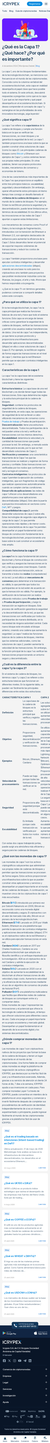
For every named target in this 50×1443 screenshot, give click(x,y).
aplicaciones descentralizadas (17, 265)
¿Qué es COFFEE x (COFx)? (20, 1219)
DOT (15, 991)
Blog (11, 11)
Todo (4, 11)
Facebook (4, 1360)
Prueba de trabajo (11, 421)
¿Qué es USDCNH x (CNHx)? (20, 1292)
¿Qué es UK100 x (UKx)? (18, 1183)
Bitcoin (20, 153)
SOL (13, 968)
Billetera (45, 1441)
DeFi (4, 507)
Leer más (42, 1168)
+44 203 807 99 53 (27, 1326)
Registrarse (34, 3)
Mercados (15, 1441)
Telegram (24, 1360)
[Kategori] (46, 4)
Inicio (5, 1441)
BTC (13, 902)
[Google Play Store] (9, 1333)
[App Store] (40, 1333)
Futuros (35, 1441)
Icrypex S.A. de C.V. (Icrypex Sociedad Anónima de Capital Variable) (21, 1350)
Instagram (14, 1360)
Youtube (19, 1360)
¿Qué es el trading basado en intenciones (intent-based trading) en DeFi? (24, 1140)
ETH (16, 922)
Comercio (25, 1441)
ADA (15, 945)
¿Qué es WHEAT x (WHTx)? (20, 1256)
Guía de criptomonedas (26, 11)
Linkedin (30, 1360)
